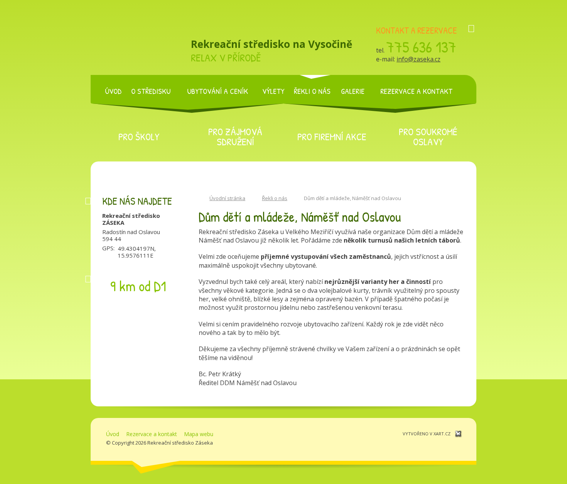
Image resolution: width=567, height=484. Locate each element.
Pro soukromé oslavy (428, 136)
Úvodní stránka (227, 198)
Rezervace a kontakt (416, 91)
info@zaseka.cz (418, 59)
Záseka (136, 38)
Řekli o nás (312, 91)
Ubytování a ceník (217, 91)
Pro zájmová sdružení (235, 136)
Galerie (352, 91)
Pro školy (139, 136)
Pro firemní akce (331, 136)
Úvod (113, 91)
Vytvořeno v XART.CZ (427, 433)
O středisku (150, 91)
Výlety (273, 91)
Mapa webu (198, 434)
